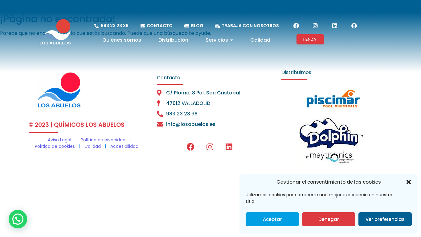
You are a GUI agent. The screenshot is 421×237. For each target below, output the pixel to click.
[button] (409, 182)
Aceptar (272, 219)
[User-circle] (353, 25)
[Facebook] (296, 25)
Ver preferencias (385, 219)
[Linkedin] (334, 25)
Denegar (328, 219)
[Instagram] (315, 25)
